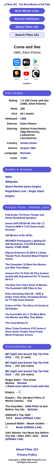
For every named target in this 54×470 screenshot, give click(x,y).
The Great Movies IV (16, 323)
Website (32, 409)
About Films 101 (27, 26)
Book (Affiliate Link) (27, 418)
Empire (9, 196)
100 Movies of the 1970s (18, 235)
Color (23, 158)
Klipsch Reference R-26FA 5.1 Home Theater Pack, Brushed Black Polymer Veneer (26, 255)
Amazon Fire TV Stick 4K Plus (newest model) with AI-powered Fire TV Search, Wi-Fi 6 (27, 276)
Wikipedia (11, 181)
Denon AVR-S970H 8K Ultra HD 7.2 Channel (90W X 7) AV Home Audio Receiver (25, 226)
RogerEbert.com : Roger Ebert (24, 191)
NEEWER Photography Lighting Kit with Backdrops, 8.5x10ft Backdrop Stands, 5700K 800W (25, 244)
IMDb (8, 176)
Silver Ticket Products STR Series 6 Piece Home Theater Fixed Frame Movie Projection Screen (25, 331)
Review (22, 383)
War (33, 148)
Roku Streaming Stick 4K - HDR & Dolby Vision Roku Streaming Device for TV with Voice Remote (26, 297)
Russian (25, 153)
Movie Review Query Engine (23, 186)
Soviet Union (28, 143)
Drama (24, 148)
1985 (23, 118)
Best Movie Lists (27, 10)
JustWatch (27, 83)
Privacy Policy (27, 454)
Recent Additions (27, 18)
